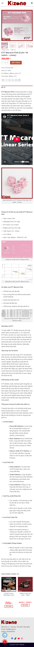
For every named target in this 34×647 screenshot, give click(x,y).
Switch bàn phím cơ (8, 200)
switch (19, 94)
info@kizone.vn (11, 629)
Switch (13, 50)
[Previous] (4, 25)
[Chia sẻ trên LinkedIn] (19, 80)
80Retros (6, 73)
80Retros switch (14, 73)
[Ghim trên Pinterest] (16, 80)
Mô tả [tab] (3, 87)
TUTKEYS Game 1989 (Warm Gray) (8, 594)
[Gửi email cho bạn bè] (12, 80)
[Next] (29, 25)
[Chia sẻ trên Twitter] (9, 80)
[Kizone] (17, 3)
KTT (20, 73)
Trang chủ (5, 50)
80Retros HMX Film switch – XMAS (25, 594)
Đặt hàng (16, 62)
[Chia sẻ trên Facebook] (6, 80)
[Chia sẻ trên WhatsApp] (3, 80)
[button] (2, 3)
